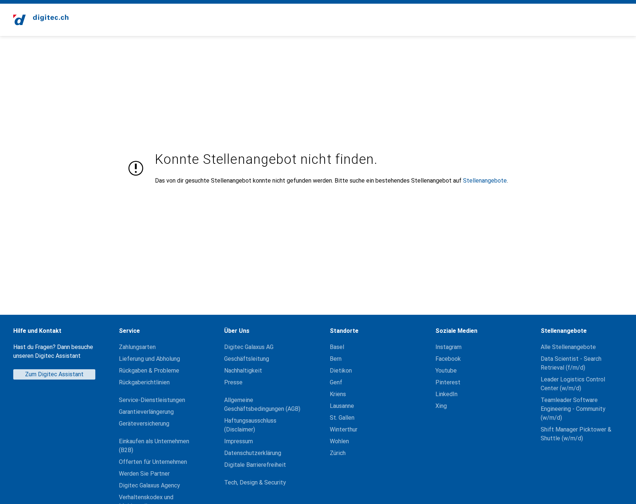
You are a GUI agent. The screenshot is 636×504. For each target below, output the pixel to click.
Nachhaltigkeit (243, 370)
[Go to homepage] (40, 19)
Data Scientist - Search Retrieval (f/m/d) (571, 363)
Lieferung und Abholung (149, 358)
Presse (233, 382)
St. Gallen (342, 417)
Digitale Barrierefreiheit (255, 464)
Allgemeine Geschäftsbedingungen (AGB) (262, 404)
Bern (336, 358)
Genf (336, 382)
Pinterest (447, 382)
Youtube (446, 370)
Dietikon (341, 370)
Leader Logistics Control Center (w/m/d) (573, 384)
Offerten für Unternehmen (153, 461)
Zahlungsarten (137, 346)
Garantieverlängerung (146, 411)
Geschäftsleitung (246, 358)
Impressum (238, 441)
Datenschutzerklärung (252, 453)
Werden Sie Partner (144, 473)
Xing (441, 405)
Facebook (448, 358)
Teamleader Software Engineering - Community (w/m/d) (573, 408)
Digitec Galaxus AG (248, 346)
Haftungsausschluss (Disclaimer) (250, 425)
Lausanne (342, 405)
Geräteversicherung (144, 423)
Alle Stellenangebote (568, 346)
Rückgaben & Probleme (149, 370)
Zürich (338, 453)
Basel (337, 346)
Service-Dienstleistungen (152, 399)
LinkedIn (446, 394)
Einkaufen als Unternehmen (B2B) (154, 446)
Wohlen (339, 441)
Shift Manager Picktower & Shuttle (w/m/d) (576, 434)
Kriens (338, 394)
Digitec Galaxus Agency (149, 485)
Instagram (448, 346)
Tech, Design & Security (255, 482)
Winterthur (343, 429)
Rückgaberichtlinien (144, 382)
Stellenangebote (485, 180)
